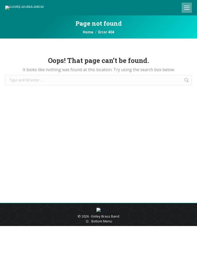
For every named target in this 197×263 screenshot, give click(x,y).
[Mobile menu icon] (187, 8)
